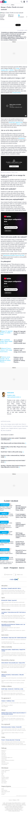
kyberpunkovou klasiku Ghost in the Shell (13, 255)
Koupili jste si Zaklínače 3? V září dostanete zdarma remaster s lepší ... (13, 652)
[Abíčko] (3, 2)
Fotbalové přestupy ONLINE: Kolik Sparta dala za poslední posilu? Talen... (12, 603)
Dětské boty (3, 780)
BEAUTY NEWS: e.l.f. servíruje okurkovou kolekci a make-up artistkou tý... (13, 703)
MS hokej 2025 (4, 600)
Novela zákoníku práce (13, 662)
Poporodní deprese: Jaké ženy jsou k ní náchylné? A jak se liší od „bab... (12, 720)
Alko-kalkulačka (4, 637)
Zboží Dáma (3, 754)
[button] (27, 1)
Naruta (18, 124)
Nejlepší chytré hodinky (6, 649)
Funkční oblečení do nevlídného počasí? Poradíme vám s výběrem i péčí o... (13, 631)
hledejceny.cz (3, 750)
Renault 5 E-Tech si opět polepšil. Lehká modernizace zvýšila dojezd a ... (13, 640)
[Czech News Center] (16, 579)
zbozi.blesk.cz (3, 756)
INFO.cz (19, 588)
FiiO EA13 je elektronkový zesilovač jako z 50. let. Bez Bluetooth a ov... (13, 654)
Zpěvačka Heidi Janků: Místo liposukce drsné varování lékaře (12, 743)
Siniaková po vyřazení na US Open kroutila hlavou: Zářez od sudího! (13, 604)
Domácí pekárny (15, 674)
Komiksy (14, 727)
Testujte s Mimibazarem (5, 770)
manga (17, 68)
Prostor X (3, 739)
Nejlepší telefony (15, 649)
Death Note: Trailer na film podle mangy (11, 451)
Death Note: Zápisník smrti (15, 122)
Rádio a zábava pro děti (5, 791)
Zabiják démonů (13, 428)
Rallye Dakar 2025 (13, 637)
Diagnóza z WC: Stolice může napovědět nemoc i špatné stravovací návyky (13, 716)
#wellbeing (9, 700)
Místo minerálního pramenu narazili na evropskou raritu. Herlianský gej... (13, 691)
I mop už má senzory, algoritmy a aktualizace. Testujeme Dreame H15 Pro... (13, 656)
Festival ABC (19, 727)
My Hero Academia (6, 430)
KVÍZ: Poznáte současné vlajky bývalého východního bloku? (12, 693)
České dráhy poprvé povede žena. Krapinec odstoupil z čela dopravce (13, 664)
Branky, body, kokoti (10, 739)
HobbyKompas (4, 758)
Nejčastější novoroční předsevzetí (8, 624)
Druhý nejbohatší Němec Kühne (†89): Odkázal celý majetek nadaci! (13, 618)
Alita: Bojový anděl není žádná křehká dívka (13, 443)
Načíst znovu (14, 166)
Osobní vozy (3, 753)
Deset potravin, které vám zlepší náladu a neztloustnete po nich (12, 718)
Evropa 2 (3, 794)
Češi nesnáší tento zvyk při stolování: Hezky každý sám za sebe (12, 590)
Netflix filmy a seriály (19, 689)
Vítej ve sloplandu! (4, 706)
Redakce (14, 800)
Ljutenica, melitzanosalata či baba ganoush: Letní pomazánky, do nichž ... (13, 678)
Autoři (6, 568)
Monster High (3, 771)
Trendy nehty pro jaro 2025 (13, 612)
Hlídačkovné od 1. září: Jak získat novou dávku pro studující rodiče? (13, 666)
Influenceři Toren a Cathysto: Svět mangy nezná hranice (20, 350)
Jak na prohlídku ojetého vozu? (6, 757)
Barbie (2, 773)
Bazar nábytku (4, 782)
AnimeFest (9, 426)
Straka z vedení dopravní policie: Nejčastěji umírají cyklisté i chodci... (13, 615)
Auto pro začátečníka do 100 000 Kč (7, 760)
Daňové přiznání (4, 662)
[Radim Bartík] (3, 396)
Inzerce (21, 568)
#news (13, 700)
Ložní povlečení (4, 781)
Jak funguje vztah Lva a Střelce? (7, 705)
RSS (18, 800)
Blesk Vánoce (4, 588)
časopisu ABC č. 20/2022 (7, 70)
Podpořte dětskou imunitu (6, 712)
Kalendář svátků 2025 (12, 588)
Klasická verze (9, 574)
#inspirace (3, 700)
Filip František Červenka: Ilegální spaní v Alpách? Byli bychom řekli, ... (13, 694)
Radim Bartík (10, 392)
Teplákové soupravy (5, 778)
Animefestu (21, 138)
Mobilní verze (20, 574)
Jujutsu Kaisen (22, 428)
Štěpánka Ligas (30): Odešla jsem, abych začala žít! (10, 627)
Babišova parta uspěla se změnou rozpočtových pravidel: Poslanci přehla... (13, 594)
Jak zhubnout (4, 612)
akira (2, 424)
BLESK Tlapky (4, 689)
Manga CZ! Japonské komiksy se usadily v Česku (19, 333)
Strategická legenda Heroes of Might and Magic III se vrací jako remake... (12, 733)
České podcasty (4, 790)
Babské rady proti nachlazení (19, 712)
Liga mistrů (14, 600)
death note (18, 424)
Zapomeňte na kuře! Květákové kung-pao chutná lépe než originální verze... (13, 681)
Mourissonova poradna (6, 727)
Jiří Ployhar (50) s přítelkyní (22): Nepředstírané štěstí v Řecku (12, 616)
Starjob (2, 788)
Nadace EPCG (22, 662)
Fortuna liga (17, 739)
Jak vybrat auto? (4, 764)
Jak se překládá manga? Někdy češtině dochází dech (20, 341)
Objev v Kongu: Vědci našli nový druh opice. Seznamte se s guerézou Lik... (13, 731)
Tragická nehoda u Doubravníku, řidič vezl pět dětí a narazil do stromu (13, 744)
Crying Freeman (16, 92)
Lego (2, 774)
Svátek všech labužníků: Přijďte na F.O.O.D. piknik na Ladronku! (12, 682)
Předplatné (14, 568)
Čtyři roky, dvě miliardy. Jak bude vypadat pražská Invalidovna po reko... (12, 668)
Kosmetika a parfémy (5, 777)
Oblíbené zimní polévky (6, 674)
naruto (13, 424)
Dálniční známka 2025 (21, 637)
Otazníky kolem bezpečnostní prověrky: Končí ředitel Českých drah (13, 591)
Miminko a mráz (19, 624)
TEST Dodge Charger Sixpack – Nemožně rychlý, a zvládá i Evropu (13, 643)
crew (5, 424)
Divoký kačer (11, 689)
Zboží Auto (3, 761)
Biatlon (9, 600)
